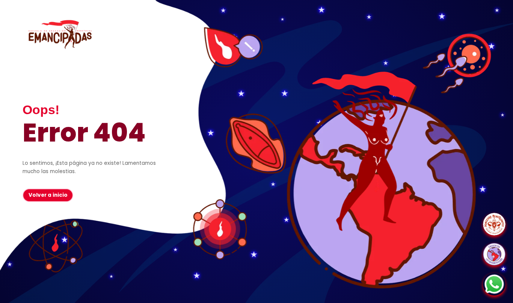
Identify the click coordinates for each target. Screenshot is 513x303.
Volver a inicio (48, 195)
